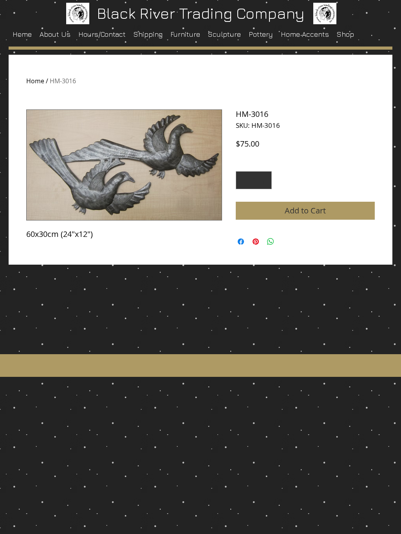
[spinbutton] (253, 180)
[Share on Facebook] (241, 241)
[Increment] (264, 180)
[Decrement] (243, 180)
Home (35, 81)
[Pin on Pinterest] (255, 241)
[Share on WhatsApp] (270, 241)
